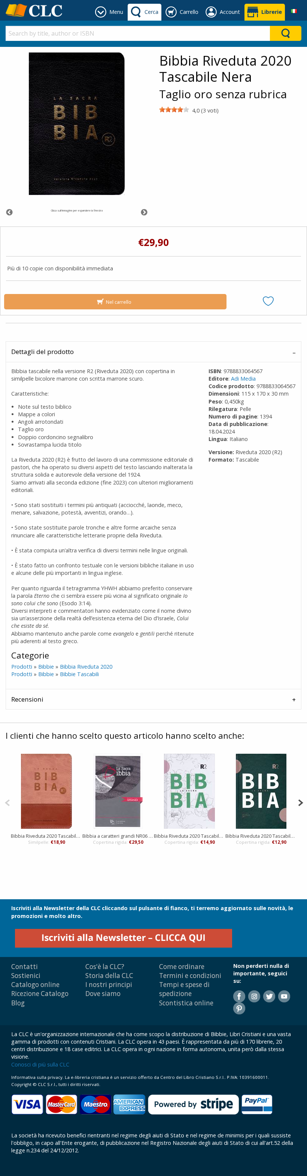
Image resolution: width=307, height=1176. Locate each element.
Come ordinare (181, 966)
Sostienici (25, 975)
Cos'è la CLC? (104, 966)
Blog (18, 1003)
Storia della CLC (109, 975)
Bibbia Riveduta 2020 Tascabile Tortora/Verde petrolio (261, 835)
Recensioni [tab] (27, 699)
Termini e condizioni (190, 975)
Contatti (24, 966)
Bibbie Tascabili (79, 674)
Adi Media (243, 378)
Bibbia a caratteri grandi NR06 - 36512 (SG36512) (118, 835)
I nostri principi (108, 984)
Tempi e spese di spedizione (184, 989)
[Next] (300, 802)
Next (144, 212)
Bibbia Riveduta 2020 (86, 666)
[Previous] (7, 802)
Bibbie (46, 666)
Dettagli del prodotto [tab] (42, 351)
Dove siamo (103, 993)
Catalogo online (35, 984)
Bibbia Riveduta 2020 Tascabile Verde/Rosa (189, 835)
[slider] (174, 109)
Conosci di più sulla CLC (40, 1064)
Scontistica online (186, 1003)
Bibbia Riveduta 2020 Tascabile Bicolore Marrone (46, 835)
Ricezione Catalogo (40, 993)
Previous (9, 212)
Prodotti (21, 666)
